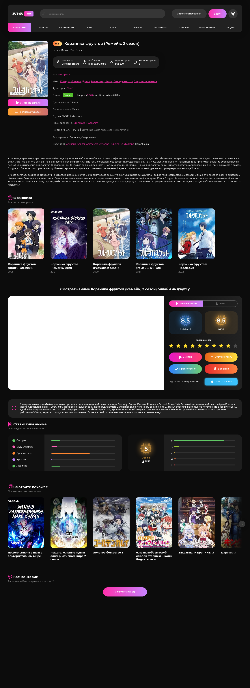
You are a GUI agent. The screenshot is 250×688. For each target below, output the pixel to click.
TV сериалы (66, 27)
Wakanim (93, 123)
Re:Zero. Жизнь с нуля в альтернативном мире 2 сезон (68, 556)
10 (236, 345)
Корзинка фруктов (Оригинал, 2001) (22, 266)
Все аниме (19, 27)
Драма (86, 81)
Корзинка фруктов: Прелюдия (192, 266)
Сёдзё (69, 88)
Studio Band (127, 144)
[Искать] (44, 13)
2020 (90, 95)
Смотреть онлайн (30, 102)
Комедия (65, 81)
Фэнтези (76, 81)
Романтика (97, 81)
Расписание (207, 27)
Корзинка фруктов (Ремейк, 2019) (64, 266)
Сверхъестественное (145, 81)
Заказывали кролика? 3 (196, 552)
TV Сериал (64, 74)
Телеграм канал (223, 381)
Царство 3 (228, 552)
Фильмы (43, 27)
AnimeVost (92, 144)
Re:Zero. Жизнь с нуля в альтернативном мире (25, 554)
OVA (90, 27)
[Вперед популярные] (242, 524)
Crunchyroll (80, 123)
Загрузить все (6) (125, 591)
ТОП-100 (136, 27)
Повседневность (123, 81)
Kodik (222, 303)
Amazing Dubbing (109, 144)
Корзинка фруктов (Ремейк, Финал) (150, 266)
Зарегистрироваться (189, 13)
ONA (113, 27)
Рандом (230, 27)
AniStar (81, 144)
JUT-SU (21, 13)
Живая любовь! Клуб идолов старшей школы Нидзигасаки (154, 556)
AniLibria (71, 144)
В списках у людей (30, 112)
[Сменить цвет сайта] (233, 13)
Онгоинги (160, 27)
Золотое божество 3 (108, 552)
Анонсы (184, 27)
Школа (108, 81)
